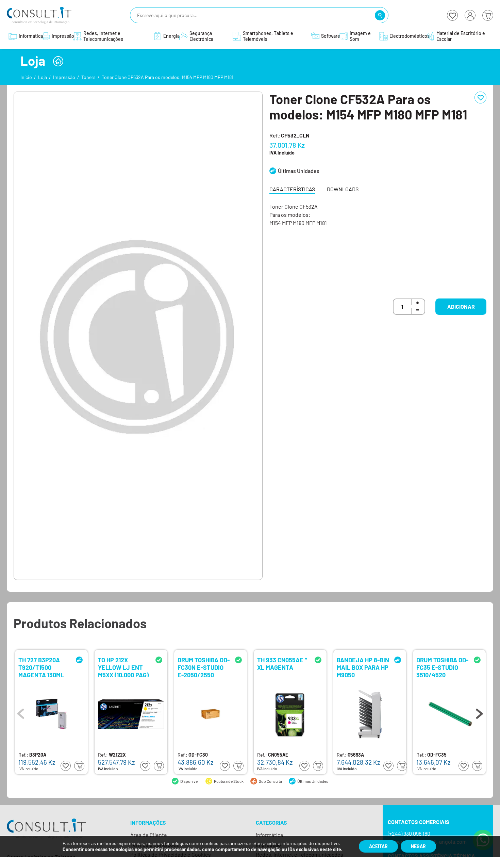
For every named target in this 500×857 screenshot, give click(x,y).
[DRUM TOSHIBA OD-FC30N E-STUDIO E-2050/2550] (210, 714)
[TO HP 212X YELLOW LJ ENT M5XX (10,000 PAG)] (131, 714)
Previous (20, 712)
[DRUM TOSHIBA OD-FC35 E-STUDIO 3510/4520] (449, 714)
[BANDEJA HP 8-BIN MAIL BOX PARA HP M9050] (370, 714)
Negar (418, 846)
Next (479, 712)
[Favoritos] (452, 15)
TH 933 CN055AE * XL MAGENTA (282, 664)
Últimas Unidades (298, 170)
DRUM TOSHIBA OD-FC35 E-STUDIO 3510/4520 (442, 667)
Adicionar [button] (461, 306)
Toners (88, 77)
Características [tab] (292, 189)
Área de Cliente (148, 834)
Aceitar (378, 846)
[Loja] (58, 61)
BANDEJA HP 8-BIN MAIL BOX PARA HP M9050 (363, 667)
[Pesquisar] (380, 15)
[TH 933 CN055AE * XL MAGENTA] (290, 714)
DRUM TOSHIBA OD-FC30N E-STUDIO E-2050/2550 (204, 667)
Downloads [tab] (343, 189)
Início (26, 77)
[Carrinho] (488, 15)
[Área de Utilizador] (470, 15)
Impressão (64, 77)
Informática (269, 834)
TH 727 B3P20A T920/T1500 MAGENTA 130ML (41, 667)
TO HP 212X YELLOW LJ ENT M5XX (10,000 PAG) (123, 667)
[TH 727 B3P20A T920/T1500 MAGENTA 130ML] (51, 714)
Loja (42, 77)
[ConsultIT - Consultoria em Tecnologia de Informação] (46, 835)
